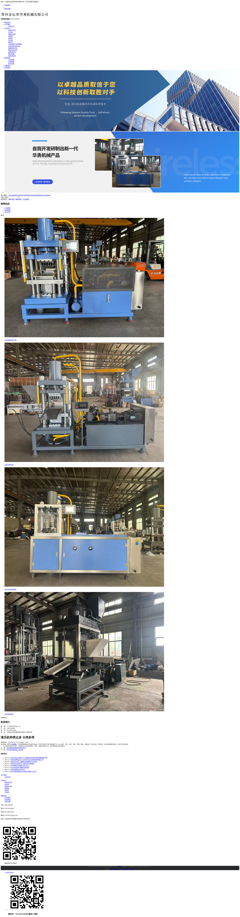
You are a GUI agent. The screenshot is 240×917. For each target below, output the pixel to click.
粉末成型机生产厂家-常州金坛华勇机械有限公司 (27, 759)
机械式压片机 (12, 48)
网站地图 (7, 9)
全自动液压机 (25, 195)
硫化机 (10, 42)
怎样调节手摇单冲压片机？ (20, 765)
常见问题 (11, 63)
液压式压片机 (12, 50)
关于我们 (7, 24)
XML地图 (132, 869)
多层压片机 (12, 34)
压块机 (10, 38)
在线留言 (7, 5)
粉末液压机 (12, 56)
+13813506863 (9, 872)
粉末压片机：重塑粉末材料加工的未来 (24, 761)
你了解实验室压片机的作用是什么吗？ (24, 771)
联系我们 (7, 65)
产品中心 (7, 28)
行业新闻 (11, 60)
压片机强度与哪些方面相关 (20, 767)
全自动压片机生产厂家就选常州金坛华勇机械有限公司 (29, 758)
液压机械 (11, 54)
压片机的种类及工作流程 (15, 750)
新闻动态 (7, 58)
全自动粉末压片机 (14, 46)
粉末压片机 (12, 30)
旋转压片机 (12, 52)
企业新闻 (11, 61)
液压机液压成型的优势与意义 (16, 748)
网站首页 (7, 22)
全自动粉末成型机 (36, 195)
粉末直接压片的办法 (18, 769)
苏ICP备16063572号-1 (115, 869)
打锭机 (10, 40)
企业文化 (11, 26)
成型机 (10, 36)
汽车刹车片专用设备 (15, 44)
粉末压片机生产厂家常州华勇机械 (22, 763)
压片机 (10, 32)
